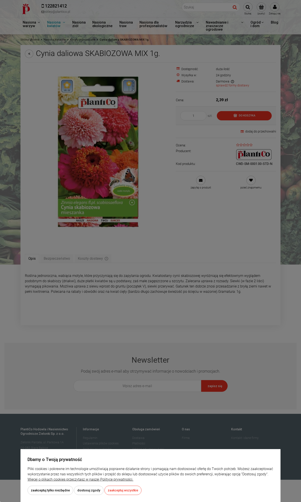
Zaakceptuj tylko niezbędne (50, 490)
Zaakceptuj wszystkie (123, 490)
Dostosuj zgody (88, 490)
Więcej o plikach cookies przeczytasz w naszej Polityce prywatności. (80, 479)
